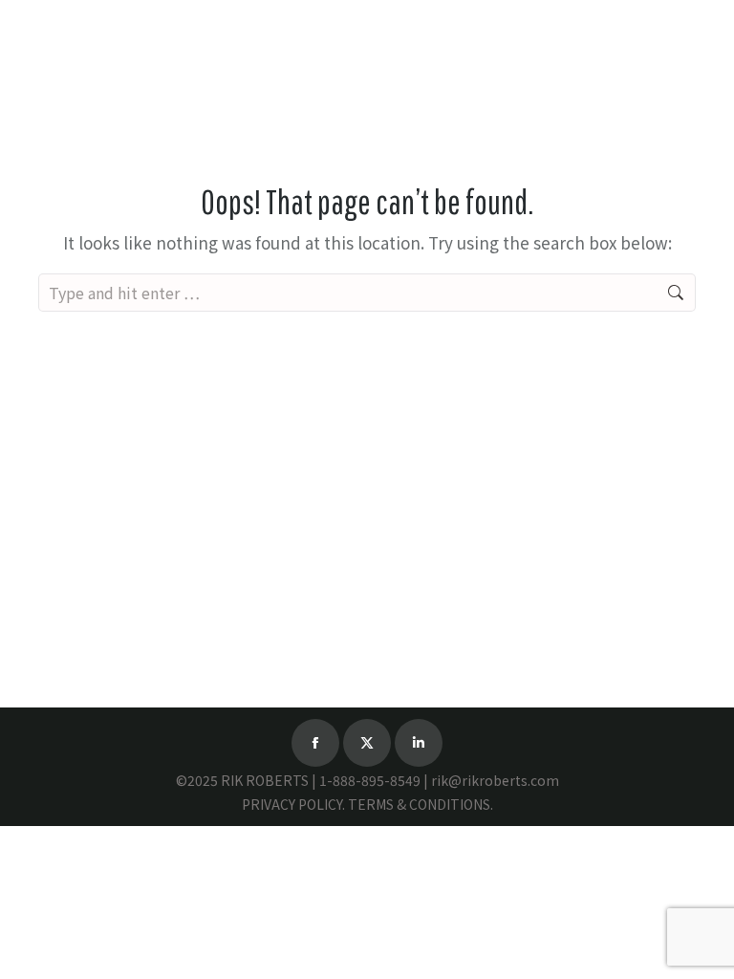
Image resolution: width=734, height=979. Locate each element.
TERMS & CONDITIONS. (420, 804)
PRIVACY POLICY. (293, 804)
